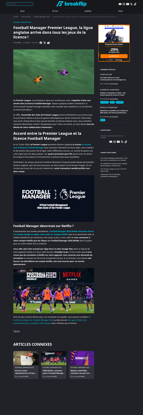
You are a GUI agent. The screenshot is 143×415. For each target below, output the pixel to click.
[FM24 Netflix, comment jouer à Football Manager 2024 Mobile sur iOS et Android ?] (53, 365)
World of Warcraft (109, 107)
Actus (55, 11)
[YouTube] (127, 4)
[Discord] (120, 4)
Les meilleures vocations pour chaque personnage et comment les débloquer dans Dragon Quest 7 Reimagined (113, 165)
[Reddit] (48, 42)
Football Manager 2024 (42, 17)
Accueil (15, 17)
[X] (131, 4)
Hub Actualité (26, 17)
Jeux (23, 11)
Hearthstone (106, 74)
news (112, 102)
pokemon (120, 102)
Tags (120, 11)
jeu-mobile (104, 102)
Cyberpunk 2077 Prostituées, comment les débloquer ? (110, 175)
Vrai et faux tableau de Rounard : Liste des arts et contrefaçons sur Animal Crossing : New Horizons (113, 159)
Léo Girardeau (114, 84)
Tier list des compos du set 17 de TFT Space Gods (113, 170)
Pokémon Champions (109, 90)
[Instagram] (124, 4)
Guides (87, 11)
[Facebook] (41, 42)
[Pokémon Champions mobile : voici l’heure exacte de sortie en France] (114, 96)
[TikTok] (135, 4)
